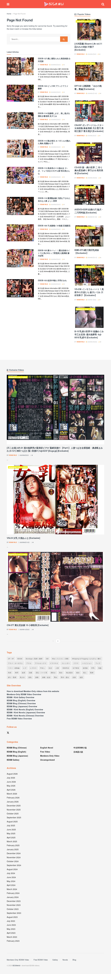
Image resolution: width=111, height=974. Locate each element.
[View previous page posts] (53, 641)
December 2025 (14, 805)
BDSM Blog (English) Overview (21, 700)
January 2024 (13, 897)
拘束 (9, 672)
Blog (74, 959)
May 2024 (11, 881)
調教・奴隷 (46, 677)
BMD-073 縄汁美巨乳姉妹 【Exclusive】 (86, 251)
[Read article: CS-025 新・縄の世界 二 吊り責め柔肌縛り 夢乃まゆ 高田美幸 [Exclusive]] (89, 153)
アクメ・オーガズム (15, 663)
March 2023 (12, 937)
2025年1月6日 (91, 300)
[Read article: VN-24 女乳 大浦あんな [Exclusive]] (55, 499)
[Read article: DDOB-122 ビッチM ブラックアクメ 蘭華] (20, 94)
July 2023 (11, 921)
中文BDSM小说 (80, 747)
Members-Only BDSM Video (18, 959)
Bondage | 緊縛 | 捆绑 (34, 658)
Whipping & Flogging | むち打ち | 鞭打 (86, 658)
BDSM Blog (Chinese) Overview (21, 703)
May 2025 (11, 833)
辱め (55, 677)
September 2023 (14, 913)
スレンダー (66, 663)
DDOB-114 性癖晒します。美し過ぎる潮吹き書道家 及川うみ (54, 114)
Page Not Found (19, 13)
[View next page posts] (58, 641)
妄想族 (85, 668)
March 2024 (12, 889)
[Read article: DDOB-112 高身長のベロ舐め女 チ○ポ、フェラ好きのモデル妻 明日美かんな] (20, 176)
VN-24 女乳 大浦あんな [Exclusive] (23, 538)
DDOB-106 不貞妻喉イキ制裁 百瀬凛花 (54, 225)
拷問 (16, 672)
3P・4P (11, 658)
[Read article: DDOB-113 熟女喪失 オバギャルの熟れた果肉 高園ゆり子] (20, 149)
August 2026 (12, 773)
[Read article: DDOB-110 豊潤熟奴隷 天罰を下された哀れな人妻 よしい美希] (20, 206)
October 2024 (13, 861)
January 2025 (13, 849)
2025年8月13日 (24, 542)
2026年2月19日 (92, 93)
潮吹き (53, 672)
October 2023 (13, 909)
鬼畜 (81, 677)
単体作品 (66, 668)
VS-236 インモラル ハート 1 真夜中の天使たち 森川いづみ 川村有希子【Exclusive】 (89, 292)
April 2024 (11, 885)
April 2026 (11, 789)
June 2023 (11, 925)
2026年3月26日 (92, 178)
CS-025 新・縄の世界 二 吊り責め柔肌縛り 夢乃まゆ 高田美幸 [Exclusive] (88, 170)
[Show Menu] (8, 4)
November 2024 (14, 857)
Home (9, 13)
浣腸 (30, 672)
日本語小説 (78, 751)
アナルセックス (40, 663)
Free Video (45, 751)
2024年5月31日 (92, 257)
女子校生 (76, 668)
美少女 (22, 677)
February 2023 (13, 940)
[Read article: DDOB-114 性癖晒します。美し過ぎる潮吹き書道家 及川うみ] (20, 121)
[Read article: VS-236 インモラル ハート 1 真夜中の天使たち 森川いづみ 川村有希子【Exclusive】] (89, 275)
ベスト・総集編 (13, 668)
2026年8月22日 (55, 65)
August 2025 (12, 821)
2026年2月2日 (91, 136)
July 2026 (11, 777)
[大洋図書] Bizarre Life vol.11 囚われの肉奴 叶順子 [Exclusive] (88, 46)
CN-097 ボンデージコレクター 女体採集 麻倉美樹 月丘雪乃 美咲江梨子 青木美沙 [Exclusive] (89, 128)
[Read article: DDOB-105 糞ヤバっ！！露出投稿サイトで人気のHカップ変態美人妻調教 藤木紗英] (20, 258)
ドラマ (76, 663)
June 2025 (11, 829)
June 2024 (11, 877)
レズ (24, 668)
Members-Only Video (85, 22)
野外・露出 (65, 677)
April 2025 (11, 837)
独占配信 (69, 672)
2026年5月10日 (92, 217)
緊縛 (91, 672)
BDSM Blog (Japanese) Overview (22, 706)
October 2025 (13, 813)
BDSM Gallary (13, 759)
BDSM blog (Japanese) (17, 755)
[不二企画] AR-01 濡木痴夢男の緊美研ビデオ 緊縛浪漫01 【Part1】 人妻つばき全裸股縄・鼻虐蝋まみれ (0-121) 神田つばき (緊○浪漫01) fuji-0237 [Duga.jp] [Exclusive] (55, 449)
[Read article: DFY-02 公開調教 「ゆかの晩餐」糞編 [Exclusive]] (89, 71)
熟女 (61, 672)
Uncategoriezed (47, 759)
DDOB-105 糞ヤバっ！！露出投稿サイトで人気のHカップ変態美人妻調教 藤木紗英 (54, 253)
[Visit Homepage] (54, 4)
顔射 (74, 677)
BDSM (19, 658)
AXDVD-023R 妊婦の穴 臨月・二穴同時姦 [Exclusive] (89, 211)
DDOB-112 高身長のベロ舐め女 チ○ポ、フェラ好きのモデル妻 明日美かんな (54, 171)
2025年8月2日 (24, 455)
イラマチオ (54, 663)
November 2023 (14, 905)
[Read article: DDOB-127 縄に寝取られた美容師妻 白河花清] (20, 67)
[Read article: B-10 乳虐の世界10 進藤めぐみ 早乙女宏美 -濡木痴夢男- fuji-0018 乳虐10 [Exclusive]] (89, 317)
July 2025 (11, 825)
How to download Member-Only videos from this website (33, 691)
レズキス (33, 668)
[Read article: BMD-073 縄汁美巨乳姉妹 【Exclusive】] (89, 236)
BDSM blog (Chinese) (17, 747)
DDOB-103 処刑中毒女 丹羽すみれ (52, 280)
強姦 (100, 668)
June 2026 (11, 781)
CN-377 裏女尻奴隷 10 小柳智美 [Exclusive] (27, 625)
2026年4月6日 (91, 54)
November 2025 (14, 809)
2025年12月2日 (24, 629)
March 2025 (12, 841)
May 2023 (11, 929)
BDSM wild (44, 65)
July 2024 (11, 873)
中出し (42, 668)
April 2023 (11, 933)
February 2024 (13, 893)
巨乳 (93, 668)
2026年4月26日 (92, 342)
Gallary (55, 959)
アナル (28, 663)
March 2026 (12, 793)
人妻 (57, 668)
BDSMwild (16, 965)
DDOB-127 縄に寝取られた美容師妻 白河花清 (54, 60)
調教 (37, 677)
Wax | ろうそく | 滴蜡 (60, 658)
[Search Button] (103, 4)
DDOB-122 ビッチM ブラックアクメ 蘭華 (53, 87)
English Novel (46, 747)
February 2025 (13, 845)
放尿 (23, 672)
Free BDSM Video (41, 959)
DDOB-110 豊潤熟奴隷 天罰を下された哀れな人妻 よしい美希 (54, 199)
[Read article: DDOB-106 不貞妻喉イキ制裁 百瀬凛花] (20, 234)
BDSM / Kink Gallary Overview (20, 697)
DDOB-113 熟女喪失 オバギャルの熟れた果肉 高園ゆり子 (54, 142)
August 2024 (12, 869)
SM (47, 658)
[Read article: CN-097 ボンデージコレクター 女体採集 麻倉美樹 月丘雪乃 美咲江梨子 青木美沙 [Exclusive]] (89, 111)
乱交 (50, 668)
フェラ (97, 663)
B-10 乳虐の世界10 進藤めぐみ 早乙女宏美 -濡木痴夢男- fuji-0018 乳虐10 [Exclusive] (89, 334)
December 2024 (14, 853)
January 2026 (13, 801)
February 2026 (13, 797)
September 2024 (14, 865)
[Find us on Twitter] (8, 732)
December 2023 (14, 901)
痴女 (78, 672)
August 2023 (12, 917)
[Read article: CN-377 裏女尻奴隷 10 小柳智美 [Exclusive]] (55, 587)
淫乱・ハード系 (41, 672)
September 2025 (14, 817)
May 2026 (11, 785)
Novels (65, 959)
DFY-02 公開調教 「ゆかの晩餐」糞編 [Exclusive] (88, 87)
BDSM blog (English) (16, 751)
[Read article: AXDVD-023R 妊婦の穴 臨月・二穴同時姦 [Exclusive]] (89, 195)
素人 (84, 672)
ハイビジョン (87, 663)
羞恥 (30, 677)
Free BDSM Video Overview (19, 718)
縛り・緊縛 (12, 677)
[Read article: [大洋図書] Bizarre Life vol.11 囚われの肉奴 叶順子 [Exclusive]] (89, 29)
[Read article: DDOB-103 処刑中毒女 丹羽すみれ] (20, 289)
